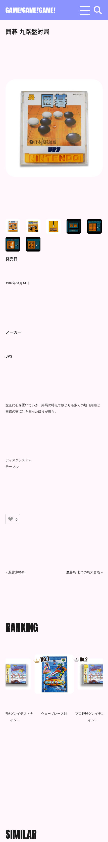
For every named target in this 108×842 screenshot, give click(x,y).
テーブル (12, 466)
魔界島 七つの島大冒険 (83, 572)
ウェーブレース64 (54, 713)
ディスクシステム (19, 459)
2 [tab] (40, 750)
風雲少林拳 (16, 572)
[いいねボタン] (10, 519)
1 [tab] (33, 750)
